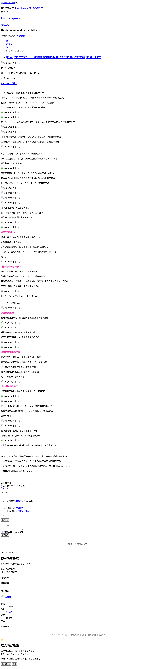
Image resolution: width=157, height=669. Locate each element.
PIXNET (60, 635)
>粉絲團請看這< (9, 83)
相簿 (8, 41)
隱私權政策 (92, 635)
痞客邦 (18, 501)
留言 (24, 501)
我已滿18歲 (6, 664)
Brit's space (10, 18)
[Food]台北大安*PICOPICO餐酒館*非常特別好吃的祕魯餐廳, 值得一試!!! (53, 57)
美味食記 (20, 508)
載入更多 (5, 520)
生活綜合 (21, 36)
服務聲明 (102, 635)
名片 (8, 47)
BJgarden (4, 488)
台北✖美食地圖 (23, 511)
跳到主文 (5, 25)
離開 (14, 664)
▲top (3, 515)
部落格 (9, 44)
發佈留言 (5, 535)
